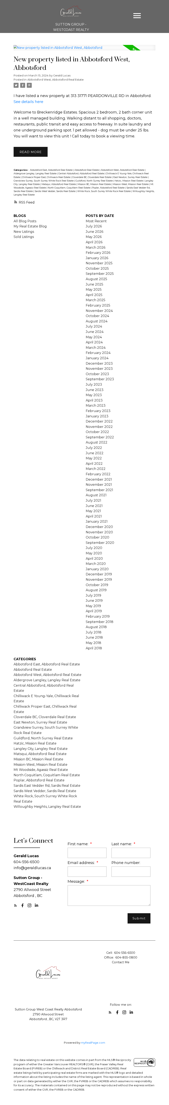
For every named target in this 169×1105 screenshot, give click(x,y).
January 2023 (97, 416)
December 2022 (99, 421)
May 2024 (94, 337)
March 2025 (95, 300)
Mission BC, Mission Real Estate (94, 184)
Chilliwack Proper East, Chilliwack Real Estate (46, 177)
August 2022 (96, 442)
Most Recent (96, 221)
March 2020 (96, 564)
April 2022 (94, 464)
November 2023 (99, 369)
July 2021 (93, 500)
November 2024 (99, 311)
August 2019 (96, 590)
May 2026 (94, 237)
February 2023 (98, 411)
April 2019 (94, 611)
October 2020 (97, 537)
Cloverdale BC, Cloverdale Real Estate (92, 177)
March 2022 (96, 469)
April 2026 (94, 242)
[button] (15, 905)
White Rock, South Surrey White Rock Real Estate (104, 191)
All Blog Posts (25, 221)
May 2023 (94, 395)
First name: (78, 844)
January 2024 (97, 358)
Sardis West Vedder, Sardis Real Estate (55, 191)
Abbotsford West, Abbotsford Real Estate (55, 79)
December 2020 (99, 527)
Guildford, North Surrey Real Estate (94, 180)
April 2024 (94, 342)
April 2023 (94, 400)
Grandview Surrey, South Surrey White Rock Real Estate (44, 180)
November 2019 (99, 580)
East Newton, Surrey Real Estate (130, 177)
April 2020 (94, 559)
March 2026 (95, 247)
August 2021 (96, 495)
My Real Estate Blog (30, 226)
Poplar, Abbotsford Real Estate (108, 187)
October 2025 (97, 268)
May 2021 (93, 511)
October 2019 (97, 585)
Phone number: (125, 862)
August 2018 (96, 627)
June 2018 (94, 637)
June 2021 (94, 506)
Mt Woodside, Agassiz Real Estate (41, 770)
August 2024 (96, 321)
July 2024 (94, 326)
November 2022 (99, 427)
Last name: (122, 844)
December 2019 (99, 574)
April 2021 (94, 516)
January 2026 (97, 258)
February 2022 (98, 474)
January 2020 (97, 569)
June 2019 (94, 601)
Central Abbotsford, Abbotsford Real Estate (81, 173)
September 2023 (100, 379)
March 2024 (96, 348)
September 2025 (100, 274)
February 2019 (98, 616)
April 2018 (94, 648)
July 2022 (94, 448)
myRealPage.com (93, 1042)
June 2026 (94, 232)
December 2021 (99, 479)
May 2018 (93, 643)
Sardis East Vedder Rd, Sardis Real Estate (47, 786)
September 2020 (100, 543)
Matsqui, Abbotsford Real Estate (59, 184)
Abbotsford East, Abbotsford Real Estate (51, 170)
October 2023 (97, 374)
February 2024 (98, 353)
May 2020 (94, 553)
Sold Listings (24, 237)
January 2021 (97, 521)
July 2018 (93, 632)
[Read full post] (85, 50)
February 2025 (98, 305)
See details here (28, 101)
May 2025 (94, 289)
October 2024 (97, 316)
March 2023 (96, 405)
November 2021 (99, 485)
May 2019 (93, 606)
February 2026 (98, 253)
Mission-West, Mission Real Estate (131, 184)
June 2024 (94, 332)
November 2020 (99, 532)
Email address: (82, 862)
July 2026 (94, 226)
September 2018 (99, 622)
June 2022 (94, 453)
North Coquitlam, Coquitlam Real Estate (69, 187)
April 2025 (94, 295)
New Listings (24, 232)
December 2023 (99, 363)
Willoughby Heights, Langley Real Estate (47, 807)
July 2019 (93, 595)
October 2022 (97, 432)
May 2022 (94, 458)
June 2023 (94, 390)
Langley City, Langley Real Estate (41, 749)
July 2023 (94, 384)
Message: (77, 881)
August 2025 (96, 279)
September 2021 (99, 490)
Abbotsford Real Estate (87, 170)
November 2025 (99, 263)
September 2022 (100, 437)
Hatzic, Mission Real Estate (129, 180)
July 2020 (94, 548)
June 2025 (94, 284)
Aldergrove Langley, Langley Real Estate (35, 173)
